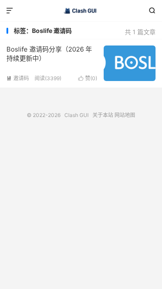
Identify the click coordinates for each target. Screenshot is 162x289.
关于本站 (102, 115)
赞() (87, 78)
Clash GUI (81, 11)
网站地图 (124, 115)
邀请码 (17, 78)
